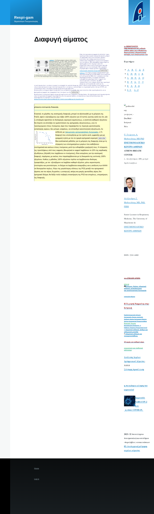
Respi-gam (23, 17)
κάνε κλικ (104, 71)
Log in (36, 479)
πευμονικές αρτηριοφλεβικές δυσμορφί (81, 132)
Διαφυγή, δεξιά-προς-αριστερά (43, 99)
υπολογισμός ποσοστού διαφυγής (90, 70)
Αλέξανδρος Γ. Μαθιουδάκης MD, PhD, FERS (134, 202)
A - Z (136, 90)
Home (36, 468)
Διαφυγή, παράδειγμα (77, 99)
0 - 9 (129, 90)
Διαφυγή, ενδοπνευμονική (62, 99)
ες (97, 132)
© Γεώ (127, 134)
